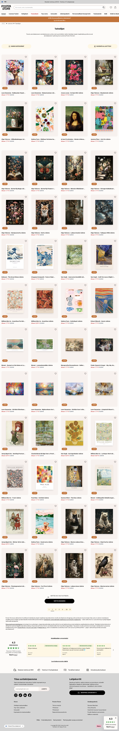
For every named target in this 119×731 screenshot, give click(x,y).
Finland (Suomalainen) (14, 726)
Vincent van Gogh (31, 627)
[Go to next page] (70, 609)
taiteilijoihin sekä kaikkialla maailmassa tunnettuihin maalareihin (62, 619)
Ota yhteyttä (92, 707)
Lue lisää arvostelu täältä (59, 661)
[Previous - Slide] (24, 650)
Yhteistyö (55, 707)
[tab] (111, 7)
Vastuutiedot (57, 720)
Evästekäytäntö (47, 720)
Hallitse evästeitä (93, 714)
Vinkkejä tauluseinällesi (21, 705)
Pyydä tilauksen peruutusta (96, 712)
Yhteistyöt (55, 710)
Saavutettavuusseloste (59, 712)
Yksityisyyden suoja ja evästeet (73, 720)
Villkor (38, 720)
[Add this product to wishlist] (25, 57)
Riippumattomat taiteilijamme (14, 624)
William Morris (42, 627)
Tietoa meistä (56, 705)
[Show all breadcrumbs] (3, 23)
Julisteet (10, 23)
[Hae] (103, 7)
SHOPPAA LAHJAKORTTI (89, 692)
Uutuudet (17, 710)
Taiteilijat (18, 23)
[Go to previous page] (49, 609)
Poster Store (64, 725)
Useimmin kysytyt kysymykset (97, 710)
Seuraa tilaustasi (93, 705)
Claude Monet (21, 627)
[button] (111, 723)
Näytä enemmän (59, 601)
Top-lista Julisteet (19, 707)
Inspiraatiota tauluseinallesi (22, 712)
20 (66, 609)
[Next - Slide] (113, 650)
